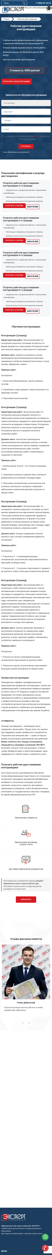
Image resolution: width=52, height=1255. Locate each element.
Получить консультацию (16, 81)
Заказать (26, 899)
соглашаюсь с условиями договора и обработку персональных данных (27, 137)
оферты (37, 136)
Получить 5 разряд (14, 310)
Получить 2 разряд (14, 205)
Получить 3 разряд (14, 240)
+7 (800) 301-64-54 (43, 3)
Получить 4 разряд (14, 275)
